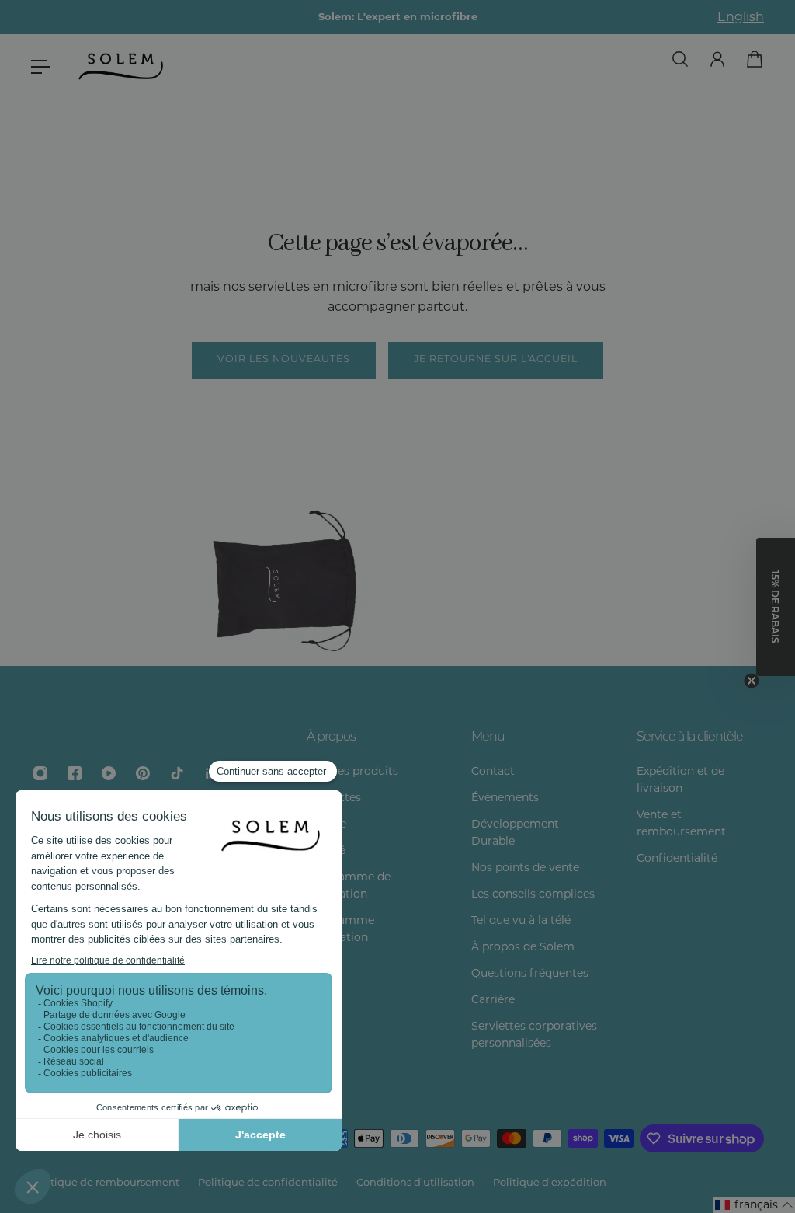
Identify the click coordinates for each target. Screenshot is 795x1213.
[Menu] (40, 67)
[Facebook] (74, 773)
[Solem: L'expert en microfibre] (397, 17)
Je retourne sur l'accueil (496, 359)
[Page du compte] (717, 59)
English (740, 16)
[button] (754, 1205)
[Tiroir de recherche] (680, 59)
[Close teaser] (751, 680)
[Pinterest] (143, 773)
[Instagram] (40, 773)
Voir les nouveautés (283, 359)
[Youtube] (109, 773)
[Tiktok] (177, 773)
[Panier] (754, 59)
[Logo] (121, 66)
